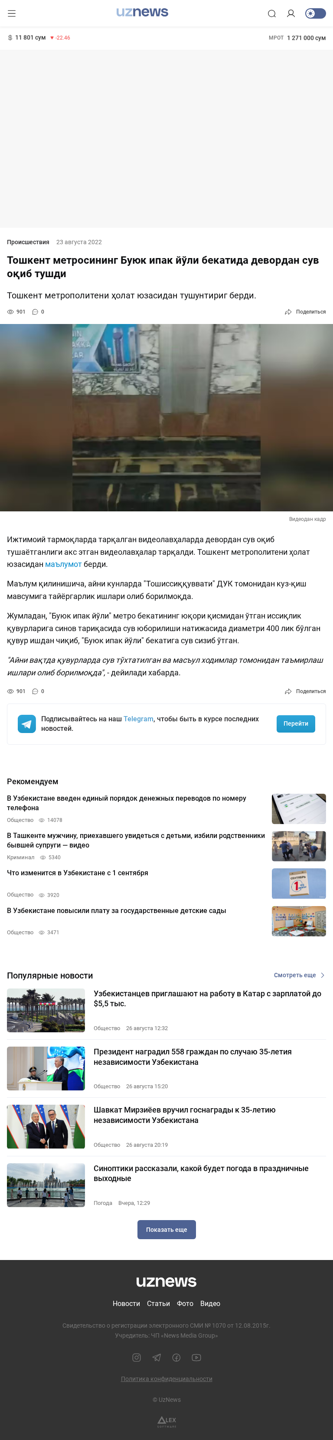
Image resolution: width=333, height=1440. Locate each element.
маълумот (63, 564)
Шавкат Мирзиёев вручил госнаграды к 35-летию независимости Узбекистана (185, 1114)
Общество (107, 1028)
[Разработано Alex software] (166, 1422)
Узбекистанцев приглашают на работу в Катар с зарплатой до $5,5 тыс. (207, 998)
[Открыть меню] (11, 13)
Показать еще (166, 1229)
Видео (210, 1303)
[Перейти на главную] (142, 12)
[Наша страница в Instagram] (136, 1357)
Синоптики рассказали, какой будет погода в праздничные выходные (201, 1173)
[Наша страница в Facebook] (176, 1357)
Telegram (138, 719)
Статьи (158, 1303)
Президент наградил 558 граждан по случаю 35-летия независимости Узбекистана (193, 1056)
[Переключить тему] (315, 13)
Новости (126, 1303)
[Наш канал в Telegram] (156, 1357)
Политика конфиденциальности (166, 1378)
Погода (103, 1203)
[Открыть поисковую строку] (272, 13)
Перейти (296, 723)
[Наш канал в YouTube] (196, 1357)
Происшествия (28, 242)
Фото (185, 1303)
